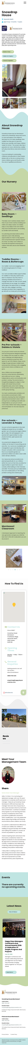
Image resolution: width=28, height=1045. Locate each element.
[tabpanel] (14, 558)
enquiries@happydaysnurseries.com (15, 681)
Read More (9, 972)
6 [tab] (19, 569)
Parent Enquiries (8, 60)
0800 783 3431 (11, 676)
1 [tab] (8, 569)
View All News (13, 912)
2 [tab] (10, 569)
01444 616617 (11, 630)
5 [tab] (17, 569)
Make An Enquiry (8, 56)
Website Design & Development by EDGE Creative (14, 1040)
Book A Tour (6, 52)
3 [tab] (12, 569)
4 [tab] (15, 569)
